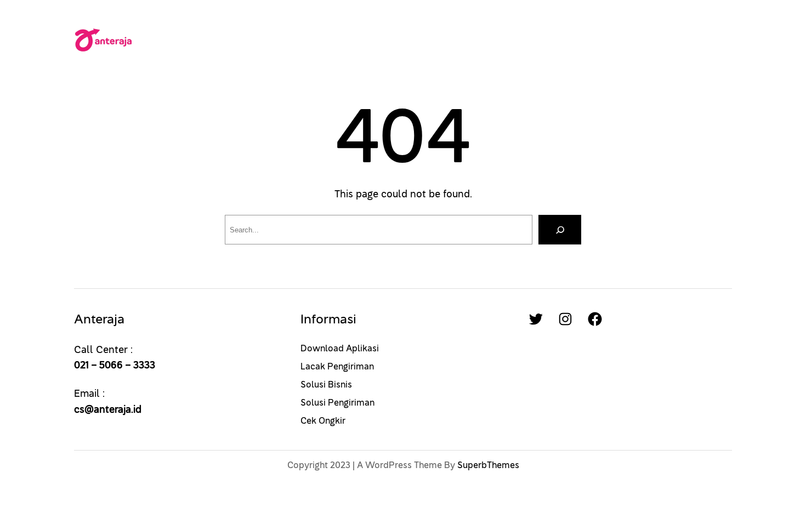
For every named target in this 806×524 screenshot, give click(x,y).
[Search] (559, 229)
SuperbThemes (488, 465)
